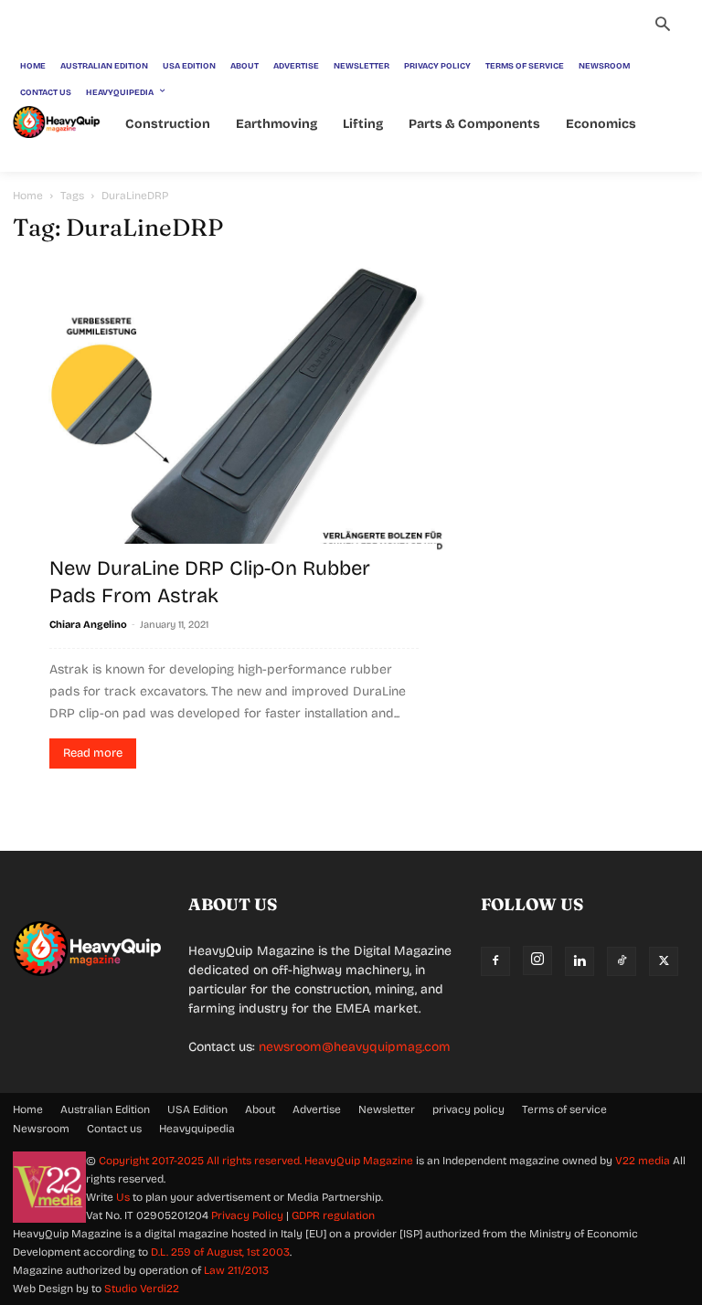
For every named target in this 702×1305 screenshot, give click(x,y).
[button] (662, 26)
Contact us (114, 1128)
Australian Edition (105, 1109)
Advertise (316, 1109)
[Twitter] (663, 961)
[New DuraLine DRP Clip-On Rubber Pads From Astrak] (234, 432)
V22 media (642, 1160)
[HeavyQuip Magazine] (57, 122)
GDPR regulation (333, 1215)
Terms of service (564, 1109)
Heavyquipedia (197, 1128)
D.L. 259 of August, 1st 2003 (220, 1252)
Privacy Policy (247, 1215)
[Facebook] (495, 961)
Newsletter (386, 1109)
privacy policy (468, 1109)
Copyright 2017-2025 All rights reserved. (201, 1160)
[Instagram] (537, 960)
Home (28, 195)
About (260, 1109)
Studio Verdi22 (141, 1288)
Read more (92, 753)
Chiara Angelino (88, 625)
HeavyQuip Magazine (358, 1160)
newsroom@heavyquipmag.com (355, 1047)
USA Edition (197, 1109)
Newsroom (41, 1128)
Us (123, 1197)
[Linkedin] (579, 961)
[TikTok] (621, 961)
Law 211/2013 (236, 1270)
